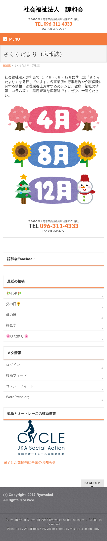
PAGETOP (92, 482)
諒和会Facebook (21, 259)
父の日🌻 (13, 304)
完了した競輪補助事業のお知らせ (29, 462)
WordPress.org (18, 397)
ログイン (13, 365)
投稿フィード (16, 375)
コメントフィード (20, 386)
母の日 (11, 315)
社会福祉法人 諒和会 (53, 9)
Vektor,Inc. (77, 529)
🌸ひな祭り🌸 (17, 336)
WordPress (31, 529)
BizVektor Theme (53, 529)
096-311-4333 (58, 24)
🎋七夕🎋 (13, 293)
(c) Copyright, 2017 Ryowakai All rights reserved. (55, 520)
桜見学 (11, 325)
